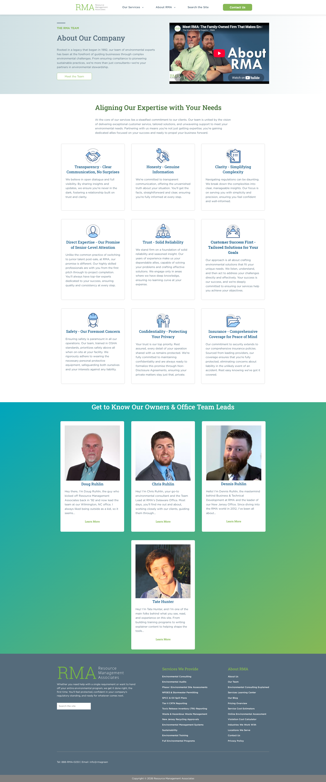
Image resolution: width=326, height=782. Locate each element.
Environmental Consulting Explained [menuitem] (248, 687)
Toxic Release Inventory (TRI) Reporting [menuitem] (184, 708)
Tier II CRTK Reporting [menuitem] (174, 703)
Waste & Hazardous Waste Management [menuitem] (184, 714)
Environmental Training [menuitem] (175, 735)
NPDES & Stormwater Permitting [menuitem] (180, 692)
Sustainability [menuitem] (169, 730)
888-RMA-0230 (70, 762)
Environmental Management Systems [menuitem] (183, 724)
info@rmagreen (99, 762)
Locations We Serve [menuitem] (239, 730)
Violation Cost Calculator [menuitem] (242, 719)
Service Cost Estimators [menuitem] (241, 708)
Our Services (131, 7)
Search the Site (199, 7)
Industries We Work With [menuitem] (242, 724)
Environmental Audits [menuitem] (174, 681)
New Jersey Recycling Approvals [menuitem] (180, 719)
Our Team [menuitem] (233, 681)
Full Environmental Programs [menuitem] (178, 740)
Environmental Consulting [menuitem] (176, 676)
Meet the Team (74, 76)
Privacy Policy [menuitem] (236, 740)
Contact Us (237, 7)
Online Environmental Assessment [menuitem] (247, 714)
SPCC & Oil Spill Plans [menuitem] (174, 697)
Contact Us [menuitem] (234, 735)
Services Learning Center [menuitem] (242, 692)
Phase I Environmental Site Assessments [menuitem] (184, 687)
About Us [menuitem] (233, 676)
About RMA (164, 7)
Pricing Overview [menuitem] (237, 703)
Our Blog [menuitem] (233, 697)
